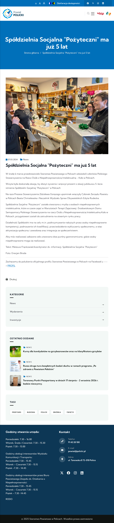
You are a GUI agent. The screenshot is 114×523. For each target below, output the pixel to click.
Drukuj (13, 279)
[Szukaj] (88, 14)
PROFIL (11, 265)
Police (44, 412)
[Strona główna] (13, 14)
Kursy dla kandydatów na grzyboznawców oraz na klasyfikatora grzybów (62, 351)
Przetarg (16, 412)
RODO (9, 499)
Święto (70, 412)
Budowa (31, 412)
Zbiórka (57, 412)
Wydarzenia (16, 311)
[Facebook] (68, 473)
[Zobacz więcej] (15, 351)
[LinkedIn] (82, 473)
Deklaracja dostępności (68, 3)
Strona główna (31, 52)
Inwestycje (15, 319)
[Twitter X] (62, 473)
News (26, 159)
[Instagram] (75, 473)
